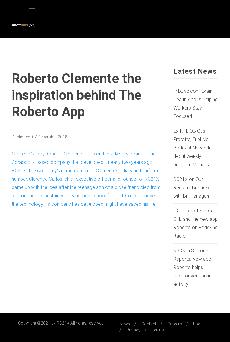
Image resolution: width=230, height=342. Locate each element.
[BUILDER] (24, 26)
